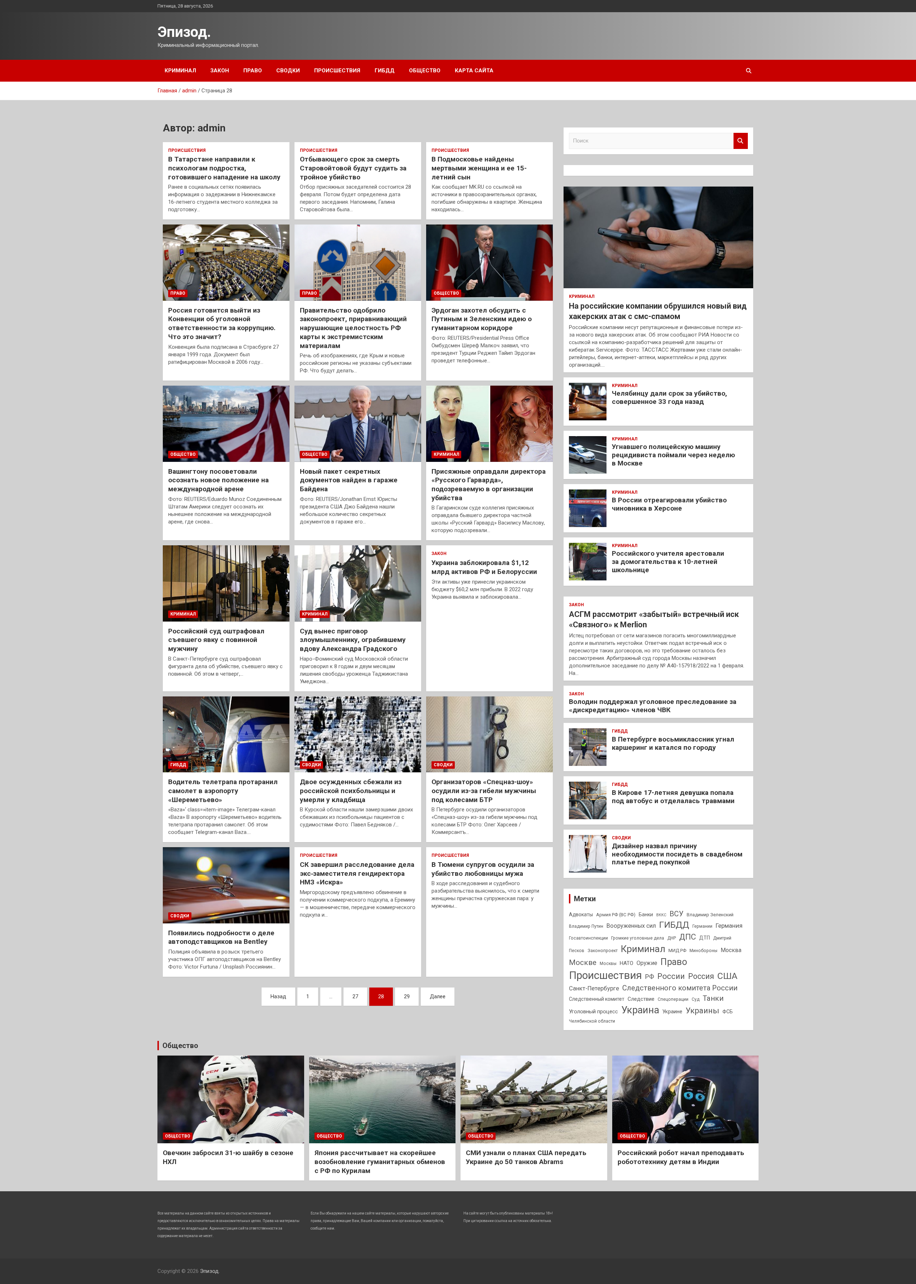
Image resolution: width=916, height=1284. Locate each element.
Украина (640, 1010)
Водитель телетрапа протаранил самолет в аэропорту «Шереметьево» (223, 790)
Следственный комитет (596, 999)
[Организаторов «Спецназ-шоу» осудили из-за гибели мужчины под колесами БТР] (489, 734)
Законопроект (603, 950)
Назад (278, 996)
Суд (696, 999)
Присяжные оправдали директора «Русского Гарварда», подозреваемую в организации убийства (489, 484)
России (671, 976)
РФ (649, 976)
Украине (672, 1011)
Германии (702, 926)
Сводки (288, 70)
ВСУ (676, 913)
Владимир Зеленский (710, 914)
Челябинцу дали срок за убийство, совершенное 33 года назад (669, 397)
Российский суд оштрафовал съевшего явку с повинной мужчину (216, 640)
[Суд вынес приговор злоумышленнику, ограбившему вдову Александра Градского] (358, 583)
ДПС (687, 936)
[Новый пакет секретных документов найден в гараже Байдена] (358, 424)
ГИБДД (385, 70)
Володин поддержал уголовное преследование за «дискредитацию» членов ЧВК (652, 705)
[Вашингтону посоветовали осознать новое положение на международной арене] (226, 424)
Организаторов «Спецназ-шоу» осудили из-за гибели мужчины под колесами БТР (484, 790)
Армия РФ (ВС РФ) (615, 914)
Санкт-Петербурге (594, 988)
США (727, 976)
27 (355, 996)
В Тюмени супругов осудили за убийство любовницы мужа (483, 869)
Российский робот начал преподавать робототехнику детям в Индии (681, 1157)
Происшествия (337, 70)
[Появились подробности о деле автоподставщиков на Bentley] (226, 885)
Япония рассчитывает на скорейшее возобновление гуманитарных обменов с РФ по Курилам (380, 1161)
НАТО (626, 963)
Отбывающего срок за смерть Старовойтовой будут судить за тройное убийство (353, 168)
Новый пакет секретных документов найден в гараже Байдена (349, 480)
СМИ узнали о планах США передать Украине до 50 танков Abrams (526, 1157)
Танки (713, 998)
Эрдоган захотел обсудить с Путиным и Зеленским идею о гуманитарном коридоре (482, 319)
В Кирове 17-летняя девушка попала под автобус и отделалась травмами (673, 796)
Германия (729, 925)
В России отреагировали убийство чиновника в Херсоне (669, 504)
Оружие (647, 963)
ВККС (661, 915)
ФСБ (727, 1011)
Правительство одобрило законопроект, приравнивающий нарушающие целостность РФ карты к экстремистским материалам (353, 328)
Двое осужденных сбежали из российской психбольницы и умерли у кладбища (350, 790)
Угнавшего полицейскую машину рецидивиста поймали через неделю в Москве (673, 455)
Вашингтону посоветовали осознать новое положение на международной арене (218, 480)
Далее (437, 996)
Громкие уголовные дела (637, 938)
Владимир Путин (586, 926)
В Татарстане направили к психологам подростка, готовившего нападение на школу (224, 168)
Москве (582, 962)
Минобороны (703, 950)
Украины (702, 1010)
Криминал (180, 70)
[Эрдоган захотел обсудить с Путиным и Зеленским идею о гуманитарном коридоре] (489, 263)
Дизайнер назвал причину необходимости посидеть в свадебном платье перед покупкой (677, 854)
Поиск (741, 141)
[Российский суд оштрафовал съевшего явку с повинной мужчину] (226, 583)
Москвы (608, 963)
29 (407, 996)
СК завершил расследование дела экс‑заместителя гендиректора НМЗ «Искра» (357, 873)
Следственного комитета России (679, 988)
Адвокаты (581, 914)
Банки (646, 914)
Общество (424, 70)
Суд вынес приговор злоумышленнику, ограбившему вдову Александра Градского (353, 640)
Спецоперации (673, 999)
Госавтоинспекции (588, 938)
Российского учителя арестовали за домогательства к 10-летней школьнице (668, 561)
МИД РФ (677, 950)
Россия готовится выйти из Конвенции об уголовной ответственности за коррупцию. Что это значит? (222, 323)
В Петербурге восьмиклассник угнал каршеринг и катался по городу (673, 743)
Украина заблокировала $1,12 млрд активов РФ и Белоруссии (484, 567)
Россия (701, 976)
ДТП (704, 938)
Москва (731, 950)
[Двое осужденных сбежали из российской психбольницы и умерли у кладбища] (358, 734)
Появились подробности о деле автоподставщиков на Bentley (221, 937)
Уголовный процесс (593, 1011)
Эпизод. (184, 32)
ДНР (671, 938)
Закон (219, 70)
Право (252, 70)
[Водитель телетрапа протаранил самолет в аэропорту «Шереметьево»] (226, 734)
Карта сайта (474, 70)
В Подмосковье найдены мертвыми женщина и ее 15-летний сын (479, 168)
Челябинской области (592, 1021)
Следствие (641, 999)
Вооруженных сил (631, 925)
